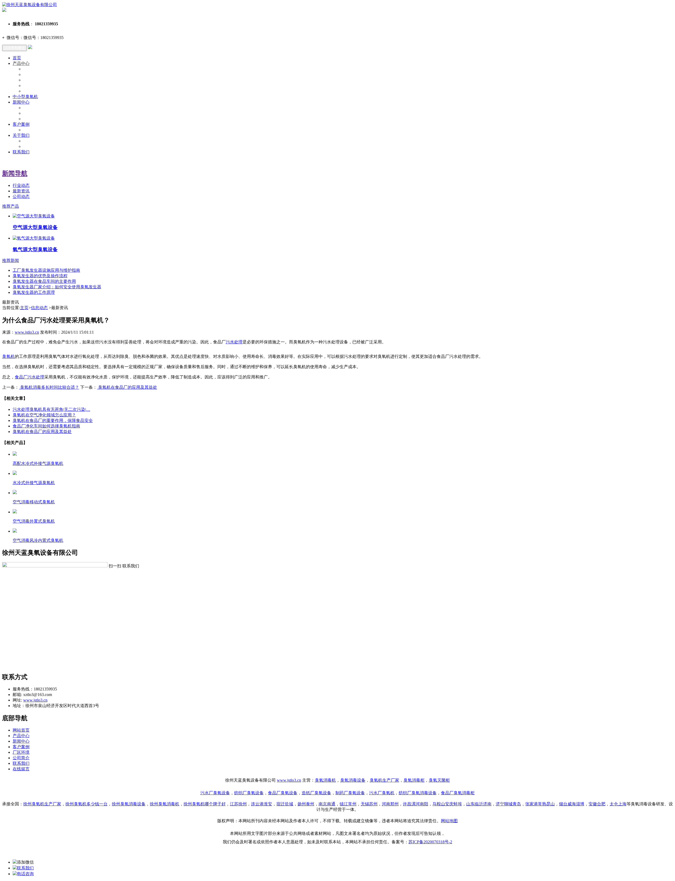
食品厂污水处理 (29, 377)
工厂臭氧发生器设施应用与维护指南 (46, 270)
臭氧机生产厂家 (384, 780)
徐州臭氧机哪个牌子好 (205, 804)
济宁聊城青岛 (508, 804)
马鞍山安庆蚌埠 (447, 804)
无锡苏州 (369, 804)
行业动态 (31, 113)
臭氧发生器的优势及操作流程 (40, 276)
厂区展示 (31, 130)
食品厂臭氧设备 (282, 793)
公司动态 (31, 107)
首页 (17, 58)
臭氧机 (8, 356)
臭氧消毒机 (325, 780)
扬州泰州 (305, 804)
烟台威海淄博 (571, 804)
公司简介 (21, 758)
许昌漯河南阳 (415, 804)
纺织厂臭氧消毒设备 (418, 793)
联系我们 (21, 152)
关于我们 (21, 135)
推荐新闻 (10, 260)
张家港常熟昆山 (540, 804)
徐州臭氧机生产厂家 (42, 804)
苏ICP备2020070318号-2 (430, 842)
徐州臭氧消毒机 (164, 804)
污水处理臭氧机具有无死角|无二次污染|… (51, 409)
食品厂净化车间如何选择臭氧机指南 (46, 426)
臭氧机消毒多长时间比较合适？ (49, 387)
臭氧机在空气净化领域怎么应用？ (44, 415)
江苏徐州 (238, 804)
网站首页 (21, 730)
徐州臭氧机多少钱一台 (86, 804)
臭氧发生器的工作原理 (34, 292)
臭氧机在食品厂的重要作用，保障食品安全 (53, 420)
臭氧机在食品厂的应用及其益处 (127, 387)
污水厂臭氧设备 (215, 793)
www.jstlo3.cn (27, 332)
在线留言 (21, 769)
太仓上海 (618, 804)
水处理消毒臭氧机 (40, 85)
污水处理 (234, 342)
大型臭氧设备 (36, 69)
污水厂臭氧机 (381, 793)
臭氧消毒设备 (352, 780)
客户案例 (21, 124)
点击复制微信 (14, 48)
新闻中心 (21, 102)
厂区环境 (21, 752)
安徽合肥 (597, 804)
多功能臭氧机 (36, 91)
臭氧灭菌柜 (439, 780)
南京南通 (327, 804)
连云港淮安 (261, 804)
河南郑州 (390, 804)
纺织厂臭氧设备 (249, 793)
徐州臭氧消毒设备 (129, 804)
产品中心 (21, 63)
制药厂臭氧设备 (350, 793)
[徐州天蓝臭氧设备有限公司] (29, 4)
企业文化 (31, 141)
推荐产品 (10, 206)
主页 (24, 307)
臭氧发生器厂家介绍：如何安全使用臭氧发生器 (57, 287)
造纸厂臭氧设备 (316, 793)
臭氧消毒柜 (414, 780)
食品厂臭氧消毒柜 (458, 793)
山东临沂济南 (478, 804)
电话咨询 (25, 874)
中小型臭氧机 (36, 74)
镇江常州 (348, 804)
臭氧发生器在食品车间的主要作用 (44, 281)
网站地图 (449, 821)
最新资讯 (31, 118)
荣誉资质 (31, 146)
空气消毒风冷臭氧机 (42, 80)
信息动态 (39, 307)
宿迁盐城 (284, 804)
